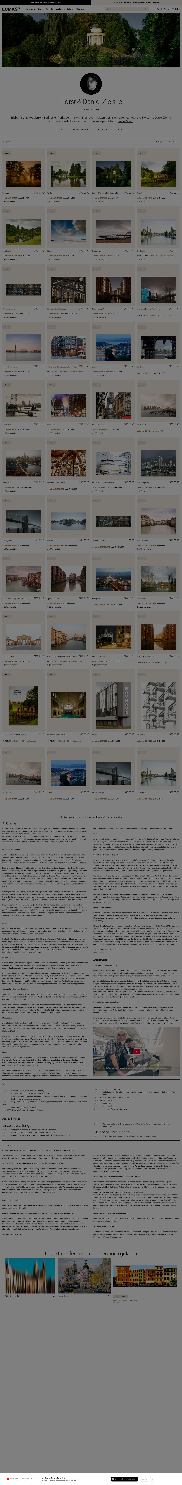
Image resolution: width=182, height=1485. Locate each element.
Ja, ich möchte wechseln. (125, 1479)
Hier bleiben (144, 1479)
